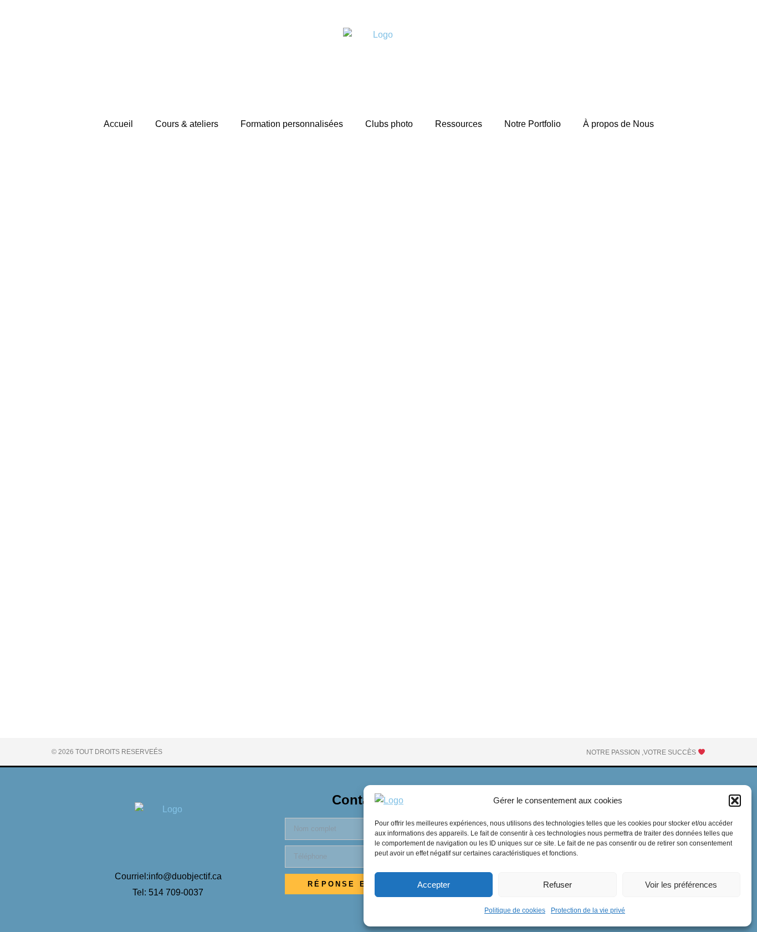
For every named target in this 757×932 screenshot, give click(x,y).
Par (177, 640)
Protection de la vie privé (588, 910)
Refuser (557, 884)
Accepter (433, 884)
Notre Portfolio (532, 124)
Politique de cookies (514, 910)
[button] (734, 800)
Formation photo (72, 640)
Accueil (118, 124)
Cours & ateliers (186, 124)
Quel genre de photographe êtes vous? (149, 621)
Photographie (124, 640)
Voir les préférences (681, 884)
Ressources (458, 124)
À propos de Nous (618, 124)
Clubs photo (389, 124)
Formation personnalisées (292, 124)
